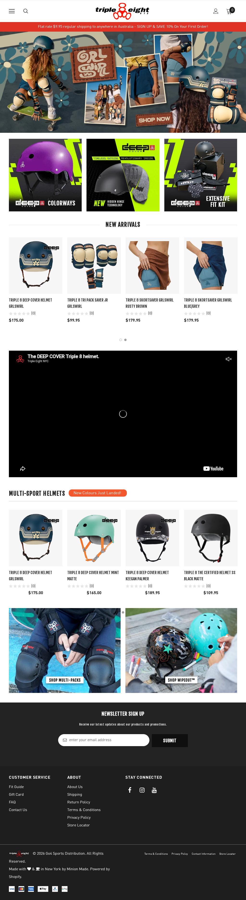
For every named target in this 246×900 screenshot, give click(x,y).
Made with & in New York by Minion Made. (49, 869)
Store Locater (227, 854)
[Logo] (122, 11)
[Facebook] (129, 790)
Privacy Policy (180, 854)
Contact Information (203, 854)
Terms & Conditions (156, 854)
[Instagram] (142, 790)
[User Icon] (215, 11)
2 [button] (125, 340)
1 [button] (120, 340)
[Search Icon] (25, 11)
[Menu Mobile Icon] (12, 11)
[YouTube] (154, 790)
